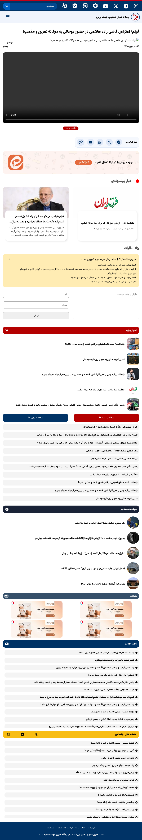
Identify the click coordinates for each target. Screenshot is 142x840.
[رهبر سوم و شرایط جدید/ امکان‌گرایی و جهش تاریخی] (133, 523)
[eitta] (85, 6)
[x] (116, 6)
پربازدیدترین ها (106, 417)
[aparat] (65, 6)
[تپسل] (81, 603)
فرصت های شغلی (65, 827)
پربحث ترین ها (35, 417)
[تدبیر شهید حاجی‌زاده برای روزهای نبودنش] (133, 359)
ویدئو (5, 46)
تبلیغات (50, 827)
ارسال (36, 316)
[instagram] (136, 6)
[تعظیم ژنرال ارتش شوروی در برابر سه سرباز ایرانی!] (133, 390)
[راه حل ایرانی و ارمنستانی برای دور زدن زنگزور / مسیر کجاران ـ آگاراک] (133, 569)
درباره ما (91, 827)
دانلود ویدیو (70, 128)
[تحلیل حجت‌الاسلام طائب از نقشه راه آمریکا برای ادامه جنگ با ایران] (133, 553)
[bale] (75, 6)
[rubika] (95, 6)
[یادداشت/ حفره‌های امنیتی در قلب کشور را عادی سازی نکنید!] (133, 344)
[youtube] (106, 6)
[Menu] (7, 17)
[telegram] (126, 6)
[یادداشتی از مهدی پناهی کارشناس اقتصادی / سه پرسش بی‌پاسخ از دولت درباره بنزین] (133, 374)
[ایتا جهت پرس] (71, 163)
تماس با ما (80, 827)
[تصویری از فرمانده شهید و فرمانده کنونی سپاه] (133, 584)
